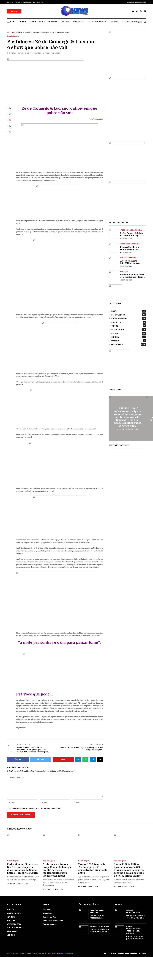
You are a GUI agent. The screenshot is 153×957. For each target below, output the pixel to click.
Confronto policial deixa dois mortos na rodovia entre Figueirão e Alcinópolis (132, 278)
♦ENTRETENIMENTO (128, 258)
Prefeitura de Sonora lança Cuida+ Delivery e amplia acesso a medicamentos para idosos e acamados (57, 870)
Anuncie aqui (48, 913)
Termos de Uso (49, 917)
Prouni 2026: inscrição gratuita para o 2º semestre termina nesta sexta (92, 868)
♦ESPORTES (125, 244)
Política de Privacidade (53, 920)
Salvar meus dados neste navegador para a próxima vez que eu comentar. (36, 808)
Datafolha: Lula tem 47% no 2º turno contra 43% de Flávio (135, 919)
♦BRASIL (128, 311)
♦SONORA (135, 244)
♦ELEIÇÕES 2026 (128, 315)
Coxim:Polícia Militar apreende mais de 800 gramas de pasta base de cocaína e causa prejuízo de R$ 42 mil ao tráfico (129, 870)
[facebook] (133, 11)
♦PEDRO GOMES (126, 230)
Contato (46, 910)
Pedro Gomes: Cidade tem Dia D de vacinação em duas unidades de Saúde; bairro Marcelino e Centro (23, 868)
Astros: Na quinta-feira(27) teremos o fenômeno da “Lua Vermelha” (129, 264)
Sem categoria (17, 32)
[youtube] (145, 11)
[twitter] (137, 11)
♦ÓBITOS (128, 326)
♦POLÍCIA (138, 230)
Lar (8, 32)
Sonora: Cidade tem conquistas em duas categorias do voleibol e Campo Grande (132, 250)
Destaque (128, 341)
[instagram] (141, 11)
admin (13, 53)
